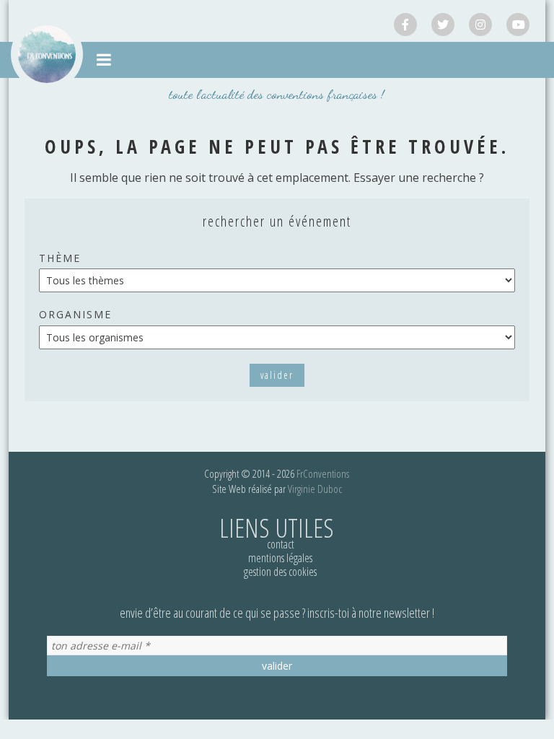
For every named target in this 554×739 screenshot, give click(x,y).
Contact (280, 544)
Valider (277, 375)
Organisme (75, 314)
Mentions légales (280, 558)
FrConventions (322, 473)
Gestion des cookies (280, 572)
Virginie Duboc (315, 488)
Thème (60, 258)
